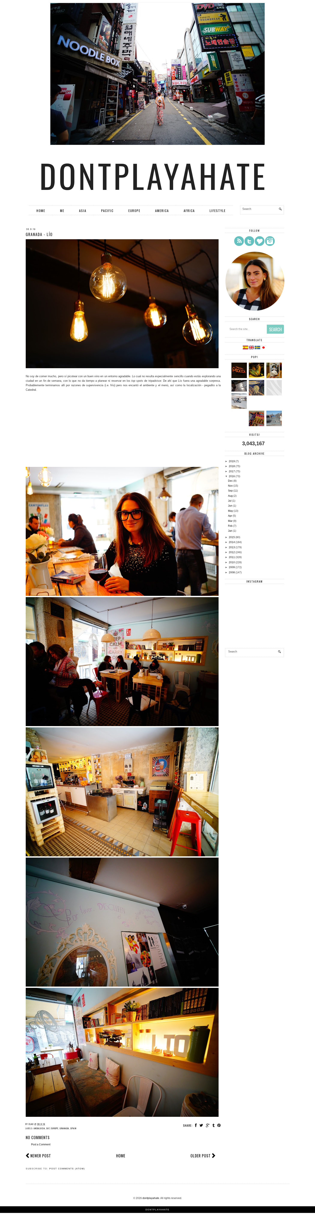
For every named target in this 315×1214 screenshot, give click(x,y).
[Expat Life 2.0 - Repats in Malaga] (274, 377)
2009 (232, 567)
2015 (232, 537)
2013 (232, 547)
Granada (64, 1128)
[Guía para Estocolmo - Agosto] (274, 425)
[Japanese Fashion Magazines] (257, 425)
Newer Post (40, 1155)
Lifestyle (218, 210)
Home (40, 210)
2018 (232, 466)
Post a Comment (40, 1144)
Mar (230, 520)
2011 (232, 557)
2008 (232, 572)
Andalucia (39, 1128)
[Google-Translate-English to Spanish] (245, 348)
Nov (230, 485)
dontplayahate (153, 175)
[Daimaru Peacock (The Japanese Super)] (239, 377)
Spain (73, 1128)
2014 (232, 542)
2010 (232, 562)
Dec (230, 480)
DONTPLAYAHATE (158, 1209)
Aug (230, 495)
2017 (232, 471)
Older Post (200, 1155)
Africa (189, 210)
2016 (232, 476)
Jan (230, 530)
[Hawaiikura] (239, 407)
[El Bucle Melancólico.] (257, 377)
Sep (230, 490)
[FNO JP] (274, 394)
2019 (232, 461)
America (162, 210)
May (230, 510)
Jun (230, 505)
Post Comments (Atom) (67, 1168)
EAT (48, 1128)
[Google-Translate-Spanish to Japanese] (263, 348)
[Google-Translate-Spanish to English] (252, 348)
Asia (82, 210)
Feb (230, 525)
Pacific (107, 210)
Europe (134, 210)
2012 (232, 552)
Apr (230, 515)
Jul (229, 500)
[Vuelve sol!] (239, 390)
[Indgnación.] (257, 394)
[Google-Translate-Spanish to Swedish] (258, 348)
